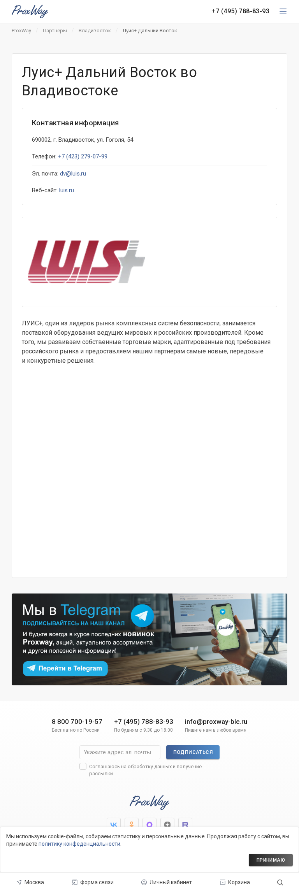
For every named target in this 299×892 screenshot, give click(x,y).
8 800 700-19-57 (77, 725)
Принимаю (271, 860)
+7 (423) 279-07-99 (82, 156)
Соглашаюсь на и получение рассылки (145, 770)
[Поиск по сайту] (280, 882)
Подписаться (193, 752)
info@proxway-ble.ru (216, 725)
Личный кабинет (171, 882)
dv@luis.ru (73, 173)
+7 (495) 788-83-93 (240, 11)
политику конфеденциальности (79, 844)
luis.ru (66, 190)
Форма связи (97, 882)
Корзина (239, 882)
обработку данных (150, 766)
